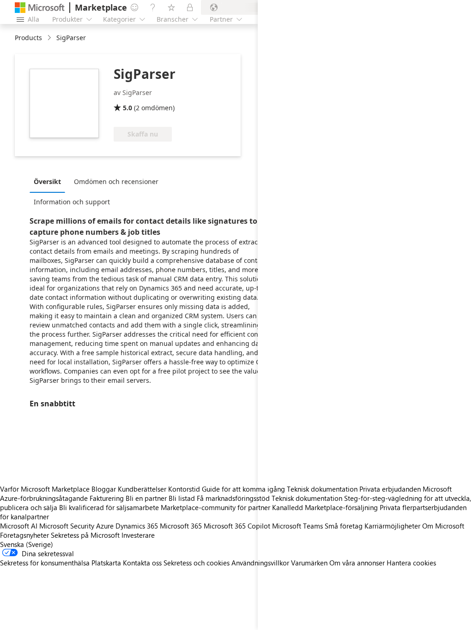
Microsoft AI (18, 525)
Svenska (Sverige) (26, 544)
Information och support (72, 201)
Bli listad (182, 498)
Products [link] (28, 37)
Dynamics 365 (136, 525)
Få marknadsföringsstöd (233, 498)
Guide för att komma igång (243, 488)
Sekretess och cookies (197, 562)
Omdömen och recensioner (116, 181)
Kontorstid (184, 488)
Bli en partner (146, 498)
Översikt (47, 181)
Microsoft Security (66, 525)
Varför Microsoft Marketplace (45, 488)
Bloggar (103, 488)
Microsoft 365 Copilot (237, 525)
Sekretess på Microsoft (85, 535)
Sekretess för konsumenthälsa (45, 562)
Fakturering (107, 498)
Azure (105, 525)
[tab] (50, 181)
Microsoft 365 (181, 525)
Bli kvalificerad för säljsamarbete (109, 507)
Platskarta (106, 562)
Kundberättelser (142, 488)
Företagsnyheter (24, 535)
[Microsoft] (40, 7)
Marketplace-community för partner (215, 507)
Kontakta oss (142, 562)
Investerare (138, 535)
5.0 (127, 107)
